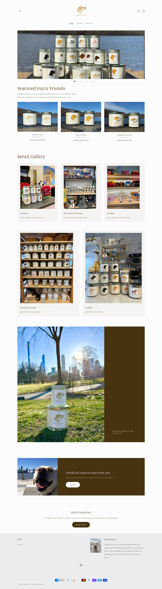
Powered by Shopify (38, 584)
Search (20, 544)
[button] (19, 11)
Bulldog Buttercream (124, 135)
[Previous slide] (69, 81)
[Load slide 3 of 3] (82, 81)
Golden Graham (81, 135)
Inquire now (81, 525)
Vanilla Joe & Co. (27, 584)
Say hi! (73, 485)
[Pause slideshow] (92, 81)
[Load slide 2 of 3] (78, 81)
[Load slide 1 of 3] (75, 81)
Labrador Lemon (37, 134)
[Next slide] (87, 81)
